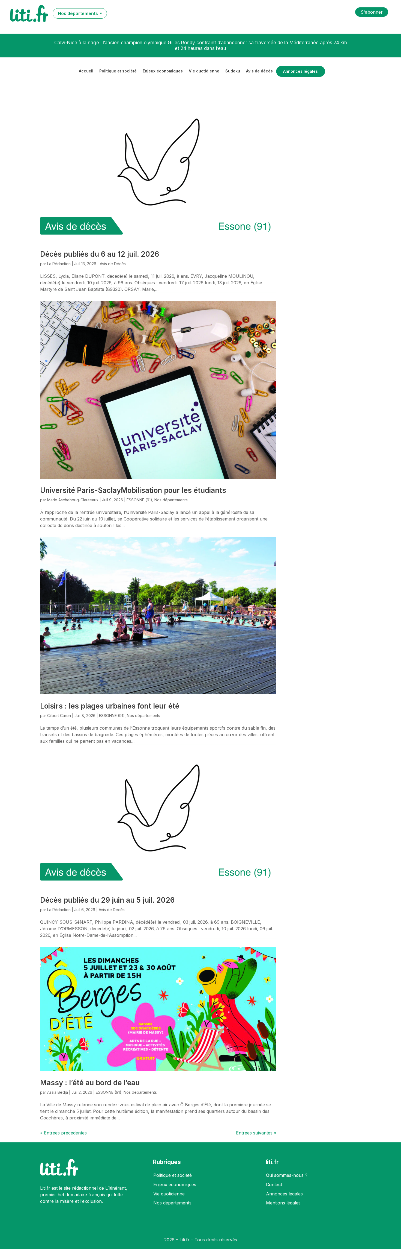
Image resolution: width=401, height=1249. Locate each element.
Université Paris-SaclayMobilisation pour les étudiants (133, 490)
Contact (274, 1184)
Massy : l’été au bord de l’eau (90, 1082)
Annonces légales (300, 71)
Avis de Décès (113, 263)
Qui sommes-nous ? (286, 1175)
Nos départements (171, 500)
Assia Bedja (57, 1092)
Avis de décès (259, 71)
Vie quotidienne (204, 71)
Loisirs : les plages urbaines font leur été (109, 706)
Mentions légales (283, 1203)
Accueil (86, 71)
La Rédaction (59, 263)
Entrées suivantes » (256, 1133)
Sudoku (232, 71)
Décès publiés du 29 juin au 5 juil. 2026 (107, 900)
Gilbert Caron (59, 715)
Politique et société (118, 71)
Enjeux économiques (163, 71)
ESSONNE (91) (139, 500)
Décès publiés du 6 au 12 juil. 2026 (99, 254)
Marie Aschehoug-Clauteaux (72, 500)
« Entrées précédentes (63, 1133)
